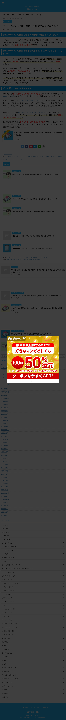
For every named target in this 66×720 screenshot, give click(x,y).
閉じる (33, 381)
